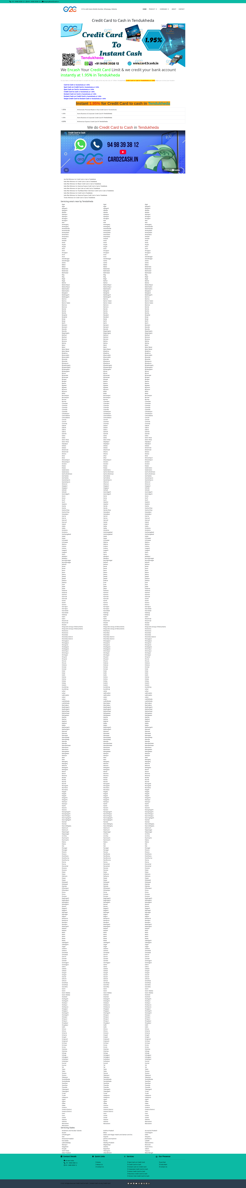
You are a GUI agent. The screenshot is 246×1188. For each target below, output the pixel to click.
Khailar (105, 623)
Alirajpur (148, 216)
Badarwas (148, 267)
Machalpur (106, 703)
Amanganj (65, 224)
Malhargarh (66, 727)
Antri (146, 246)
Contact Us (100, 1167)
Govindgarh (107, 492)
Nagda (147, 790)
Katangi (105, 613)
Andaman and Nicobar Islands (72, 1130)
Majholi (147, 719)
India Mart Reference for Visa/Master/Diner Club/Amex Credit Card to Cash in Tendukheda (89, 190)
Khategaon (65, 647)
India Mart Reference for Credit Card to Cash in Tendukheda (80, 181)
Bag (63, 275)
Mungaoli (106, 783)
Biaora (105, 381)
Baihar (105, 281)
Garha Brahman (108, 472)
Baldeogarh (65, 295)
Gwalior (105, 502)
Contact (181, 9)
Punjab (64, 1149)
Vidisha (64, 1119)
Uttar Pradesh (66, 1153)
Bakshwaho (148, 287)
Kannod (64, 596)
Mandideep (65, 737)
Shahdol (106, 995)
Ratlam (64, 928)
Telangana (106, 1151)
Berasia (147, 337)
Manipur (64, 1145)
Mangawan (148, 749)
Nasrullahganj (108, 824)
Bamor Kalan (107, 301)
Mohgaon (65, 767)
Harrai (64, 516)
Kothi (105, 673)
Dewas (64, 446)
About (174, 9)
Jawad (64, 576)
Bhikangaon (149, 367)
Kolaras (105, 663)
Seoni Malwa (149, 991)
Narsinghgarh (66, 818)
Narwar (147, 820)
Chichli (147, 417)
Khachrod (148, 619)
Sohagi (147, 1051)
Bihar (105, 1133)
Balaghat (106, 291)
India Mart (163, 1164)
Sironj (105, 1045)
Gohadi (147, 488)
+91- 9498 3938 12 (18, 1)
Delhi (146, 1135)
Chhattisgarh (66, 1135)
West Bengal (149, 1153)
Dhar (63, 456)
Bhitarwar (65, 375)
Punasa (105, 894)
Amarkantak (149, 226)
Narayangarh (149, 810)
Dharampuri (149, 458)
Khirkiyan (106, 653)
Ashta (105, 261)
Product (152, 9)
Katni (63, 617)
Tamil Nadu (65, 1151)
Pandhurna (65, 858)
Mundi (147, 779)
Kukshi (105, 683)
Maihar (64, 717)
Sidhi (105, 1025)
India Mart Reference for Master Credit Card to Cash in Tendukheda (82, 184)
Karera (105, 602)
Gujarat (105, 1137)
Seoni (63, 989)
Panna (147, 860)
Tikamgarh (65, 1089)
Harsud (147, 518)
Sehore (64, 979)
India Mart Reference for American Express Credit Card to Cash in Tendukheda (85, 186)
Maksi (105, 723)
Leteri (64, 697)
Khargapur (148, 639)
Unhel (105, 1115)
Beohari (64, 335)
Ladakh (147, 1141)
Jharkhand (148, 1139)
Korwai (64, 667)
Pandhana (106, 854)
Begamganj (107, 331)
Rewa (63, 938)
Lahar (147, 689)
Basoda (147, 327)
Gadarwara (148, 468)
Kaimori (105, 592)
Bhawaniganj (66, 365)
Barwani (64, 325)
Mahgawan (107, 713)
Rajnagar (148, 910)
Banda (147, 307)
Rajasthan (106, 1149)
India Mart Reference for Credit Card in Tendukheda (78, 193)
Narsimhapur (107, 814)
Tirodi (147, 1091)
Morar (147, 769)
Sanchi (105, 954)
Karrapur (65, 607)
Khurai (147, 659)
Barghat (64, 315)
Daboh (64, 425)
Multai (64, 777)
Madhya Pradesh (108, 1143)
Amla (105, 240)
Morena (105, 773)
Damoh (105, 432)
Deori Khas (148, 438)
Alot (104, 220)
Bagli (146, 277)
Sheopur (106, 1015)
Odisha (105, 1147)
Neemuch (65, 828)
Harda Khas (148, 508)
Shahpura (106, 1005)
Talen (63, 1069)
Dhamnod (148, 448)
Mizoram (148, 1145)
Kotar (146, 669)
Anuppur (106, 251)
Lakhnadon (107, 693)
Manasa (147, 729)
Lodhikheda (148, 699)
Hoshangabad (107, 532)
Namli (105, 804)
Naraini (64, 808)
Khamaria (148, 629)
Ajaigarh (147, 206)
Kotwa (147, 679)
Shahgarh (65, 999)
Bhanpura (106, 361)
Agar (63, 204)
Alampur (64, 214)
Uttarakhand (107, 1153)
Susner (147, 1061)
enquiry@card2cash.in (51, 1)
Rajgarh (64, 908)
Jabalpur (64, 556)
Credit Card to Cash (135, 1164)
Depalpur (106, 442)
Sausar (105, 975)
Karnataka (65, 1141)
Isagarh (147, 548)
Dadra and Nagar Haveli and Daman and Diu (117, 1135)
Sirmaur (147, 1041)
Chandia (64, 405)
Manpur (106, 753)
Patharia (106, 874)
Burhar (147, 397)
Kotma (64, 677)
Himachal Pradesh (68, 1139)
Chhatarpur (107, 411)
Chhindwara (66, 415)
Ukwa (146, 1101)
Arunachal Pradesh (151, 1130)
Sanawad (148, 950)
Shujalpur (148, 1021)
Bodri (105, 391)
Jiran (104, 582)
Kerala (105, 1141)
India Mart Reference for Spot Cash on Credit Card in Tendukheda (82, 188)
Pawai (64, 878)
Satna (105, 965)
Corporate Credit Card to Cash (138, 1169)
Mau (63, 757)
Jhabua (147, 578)
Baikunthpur (66, 285)
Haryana (147, 1137)
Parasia (64, 868)
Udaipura (106, 1095)
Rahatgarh (148, 900)
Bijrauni (147, 387)
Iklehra (105, 542)
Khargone (106, 643)
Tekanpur (106, 1075)
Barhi (105, 321)
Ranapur (147, 920)
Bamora (64, 305)
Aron (63, 255)
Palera (147, 840)
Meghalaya (107, 1145)
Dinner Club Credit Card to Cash (139, 1176)
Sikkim (147, 1149)
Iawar (64, 536)
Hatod (105, 522)
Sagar (105, 944)
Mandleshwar (107, 743)
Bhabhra (106, 351)
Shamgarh (148, 1011)
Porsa (146, 890)
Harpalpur (106, 512)
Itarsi (105, 552)
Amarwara (65, 234)
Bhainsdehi (65, 355)
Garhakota (65, 476)
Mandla (147, 739)
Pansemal (106, 864)
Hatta (63, 526)
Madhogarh (65, 707)
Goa (63, 1137)
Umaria (105, 1105)
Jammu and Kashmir (110, 1139)
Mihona (105, 763)
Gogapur (65, 486)
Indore (64, 546)
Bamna (147, 297)
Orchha (105, 834)
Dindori (105, 462)
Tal (104, 1065)
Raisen (105, 904)
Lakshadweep (66, 1143)
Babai (64, 265)
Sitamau (64, 1049)
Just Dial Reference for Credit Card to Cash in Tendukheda (80, 179)
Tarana (147, 1071)
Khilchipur (148, 649)
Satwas (64, 969)
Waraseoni (148, 1121)
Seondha (106, 985)
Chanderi (106, 401)
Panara (147, 850)
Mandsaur (65, 747)
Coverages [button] (163, 9)
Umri (146, 1111)
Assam (64, 1133)
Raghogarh (65, 898)
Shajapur (65, 1009)
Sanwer (64, 958)
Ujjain (64, 1099)
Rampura (65, 918)
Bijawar (64, 385)
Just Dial (163, 1162)
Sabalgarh (148, 940)
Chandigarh (149, 1133)
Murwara (65, 788)
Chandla (147, 407)
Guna (63, 496)
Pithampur (65, 888)
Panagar (64, 848)
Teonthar (148, 1081)
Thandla (106, 1085)
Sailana (64, 948)
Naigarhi (65, 798)
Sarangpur (148, 960)
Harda (64, 506)
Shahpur (147, 1001)
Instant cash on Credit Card (137, 1167)
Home (144, 9)
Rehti (105, 934)
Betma (105, 341)
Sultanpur (65, 1059)
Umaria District (67, 1109)
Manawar (106, 733)
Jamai (63, 566)
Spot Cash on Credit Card (137, 1162)
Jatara (105, 572)
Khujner (64, 657)
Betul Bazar (148, 347)
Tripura (147, 1151)
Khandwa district (67, 637)
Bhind (105, 371)
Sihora (64, 1029)
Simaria (147, 1031)
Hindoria (147, 528)
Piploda (105, 884)
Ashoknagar (149, 257)
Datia (63, 436)
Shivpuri (64, 1019)
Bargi (146, 317)
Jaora (146, 568)
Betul (63, 345)
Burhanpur (65, 395)
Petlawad (148, 880)
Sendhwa (148, 981)
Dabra (147, 427)
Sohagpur (106, 1055)
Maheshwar (149, 709)
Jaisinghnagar (149, 558)
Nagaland (65, 1147)
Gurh (146, 498)
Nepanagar (148, 830)
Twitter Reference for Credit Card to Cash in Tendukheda (79, 197)
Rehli (146, 930)
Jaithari (105, 562)
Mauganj (148, 759)
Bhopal (147, 377)
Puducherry (148, 1147)
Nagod (105, 794)
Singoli (105, 1035)
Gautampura (149, 478)
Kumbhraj (65, 687)
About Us (100, 1164)
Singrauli (65, 1039)
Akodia (105, 210)
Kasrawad (148, 609)
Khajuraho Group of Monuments (72, 627)
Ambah (147, 236)
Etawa (64, 466)
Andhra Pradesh (108, 1130)
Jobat (63, 586)
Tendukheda (66, 1079)
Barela (105, 311)
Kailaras (147, 588)
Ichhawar (148, 538)
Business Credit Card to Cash (138, 1174)
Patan (147, 870)
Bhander (147, 357)
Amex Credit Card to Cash (137, 1171)
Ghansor (106, 482)
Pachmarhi (65, 838)
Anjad (64, 244)
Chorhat (106, 421)
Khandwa (106, 633)
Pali (104, 844)
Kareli (147, 598)
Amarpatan (107, 230)
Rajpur (105, 914)
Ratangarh (106, 924)
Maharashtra (149, 1143)
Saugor (147, 971)
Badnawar (106, 271)
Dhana (105, 452)
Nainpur (147, 800)
